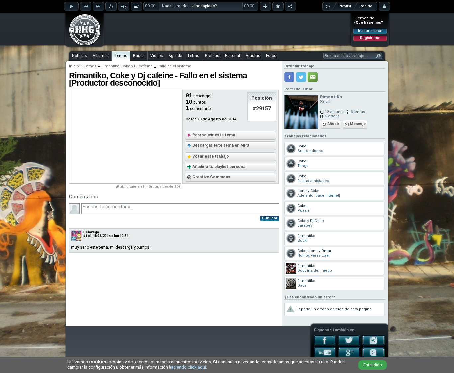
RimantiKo (331, 96)
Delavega (91, 232)
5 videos (332, 116)
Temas (120, 55)
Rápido (366, 6)
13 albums (334, 112)
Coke (125, 66)
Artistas (253, 55)
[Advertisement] (227, 29)
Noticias (79, 55)
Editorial (232, 55)
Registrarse (370, 38)
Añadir (333, 124)
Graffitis (212, 55)
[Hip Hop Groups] (82, 45)
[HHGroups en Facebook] (325, 344)
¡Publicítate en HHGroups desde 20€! (148, 187)
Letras (193, 55)
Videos (156, 55)
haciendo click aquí (187, 367)
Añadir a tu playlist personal (219, 166)
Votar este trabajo (210, 156)
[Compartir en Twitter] (301, 77)
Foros (271, 55)
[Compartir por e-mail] (313, 77)
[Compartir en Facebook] (289, 77)
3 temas (358, 112)
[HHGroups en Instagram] (373, 344)
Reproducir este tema (213, 135)
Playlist (344, 6)
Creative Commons (211, 177)
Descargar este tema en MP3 (220, 145)
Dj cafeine (143, 66)
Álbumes (101, 55)
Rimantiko (110, 66)
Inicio (74, 66)
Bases (139, 55)
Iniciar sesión (370, 31)
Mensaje (358, 124)
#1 (85, 236)
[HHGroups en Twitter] (349, 344)
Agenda (175, 55)
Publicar (269, 218)
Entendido (372, 365)
